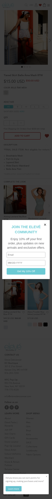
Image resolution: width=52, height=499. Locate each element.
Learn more (13, 488)
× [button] (46, 476)
